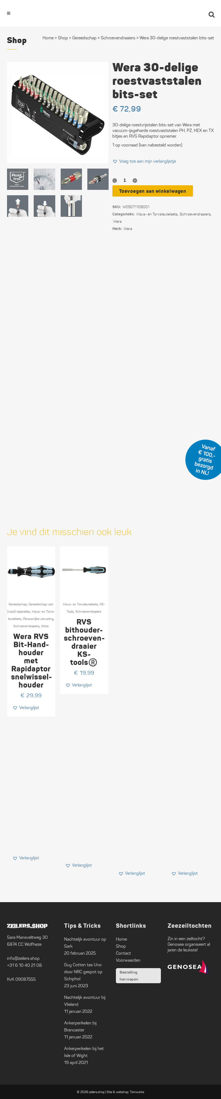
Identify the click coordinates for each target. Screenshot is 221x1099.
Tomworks (137, 1092)
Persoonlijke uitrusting (38, 619)
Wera (117, 221)
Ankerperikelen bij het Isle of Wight (84, 1052)
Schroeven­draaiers (195, 214)
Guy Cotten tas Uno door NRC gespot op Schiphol (83, 971)
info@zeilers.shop (23, 958)
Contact (123, 953)
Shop (63, 37)
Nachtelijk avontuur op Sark (85, 943)
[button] (144, 161)
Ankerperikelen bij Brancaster (80, 1026)
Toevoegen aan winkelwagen (152, 191)
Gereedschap (84, 37)
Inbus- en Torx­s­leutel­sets (156, 214)
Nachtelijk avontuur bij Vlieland (84, 1001)
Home (48, 37)
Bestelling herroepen (129, 976)
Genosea (176, 944)
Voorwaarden (128, 960)
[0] (196, 13)
